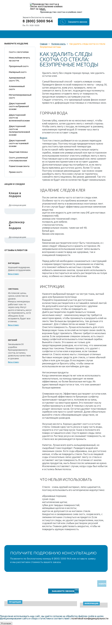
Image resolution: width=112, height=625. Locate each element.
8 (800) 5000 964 (38, 21)
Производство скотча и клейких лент (61, 12)
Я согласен (6, 623)
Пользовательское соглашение (88, 593)
